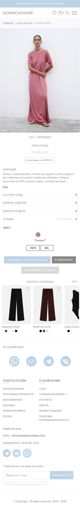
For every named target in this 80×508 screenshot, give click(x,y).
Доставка (9, 405)
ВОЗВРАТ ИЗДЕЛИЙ (50, 410)
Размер (39, 240)
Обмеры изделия (14, 203)
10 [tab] (74, 132)
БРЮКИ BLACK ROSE (11, 327)
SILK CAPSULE (25, 23)
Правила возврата (14, 410)
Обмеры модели (14, 211)
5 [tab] (35, 132)
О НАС (42, 388)
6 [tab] (43, 132)
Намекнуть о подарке (40, 270)
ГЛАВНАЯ (8, 23)
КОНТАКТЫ (45, 399)
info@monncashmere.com (28, 435)
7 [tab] (51, 132)
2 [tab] (11, 132)
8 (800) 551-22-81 (12, 428)
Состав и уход (13, 195)
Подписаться (61, 475)
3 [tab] (19, 132)
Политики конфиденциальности (31, 484)
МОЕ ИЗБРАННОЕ (12, 399)
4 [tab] (27, 132)
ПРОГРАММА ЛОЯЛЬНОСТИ (18, 394)
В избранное (64, 259)
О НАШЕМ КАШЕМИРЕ (51, 394)
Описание (9, 169)
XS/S (33, 247)
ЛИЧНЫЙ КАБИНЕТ (13, 388)
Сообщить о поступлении (27, 260)
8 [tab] (59, 132)
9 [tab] (66, 132)
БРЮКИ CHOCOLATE (42, 327)
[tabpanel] (40, 80)
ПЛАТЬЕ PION (43, 23)
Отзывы (37, 219)
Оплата (7, 416)
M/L (47, 247)
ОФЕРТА (43, 405)
